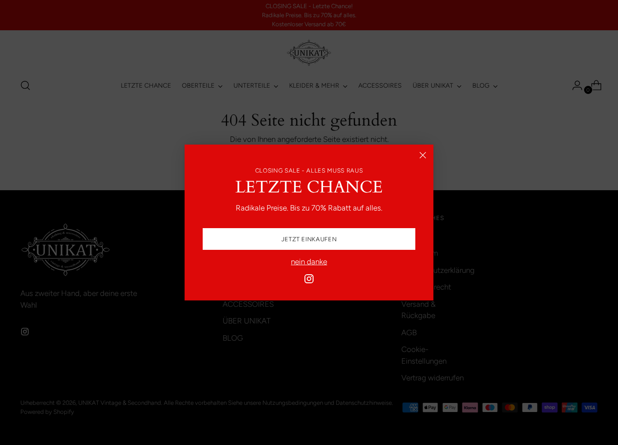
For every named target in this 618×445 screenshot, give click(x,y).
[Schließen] (423, 155)
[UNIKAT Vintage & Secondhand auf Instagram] (309, 280)
